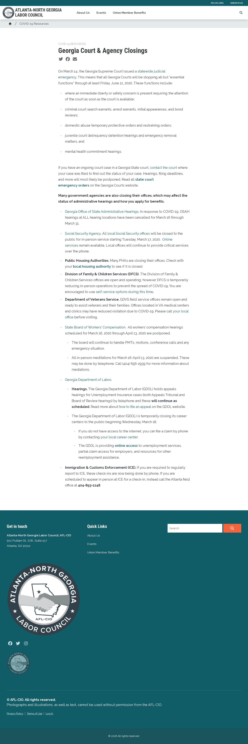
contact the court (163, 168)
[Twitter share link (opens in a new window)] (60, 59)
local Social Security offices (128, 233)
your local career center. (119, 437)
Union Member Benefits (129, 12)
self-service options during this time (124, 292)
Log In (49, 713)
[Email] (74, 59)
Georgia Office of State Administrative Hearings (102, 212)
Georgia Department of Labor (88, 380)
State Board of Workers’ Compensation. (96, 327)
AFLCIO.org (217, 3)
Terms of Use (34, 713)
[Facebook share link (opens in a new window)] (67, 59)
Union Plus (236, 3)
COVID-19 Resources (34, 23)
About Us (83, 12)
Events (101, 12)
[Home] (10, 23)
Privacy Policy (15, 713)
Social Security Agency (83, 233)
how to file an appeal (135, 407)
